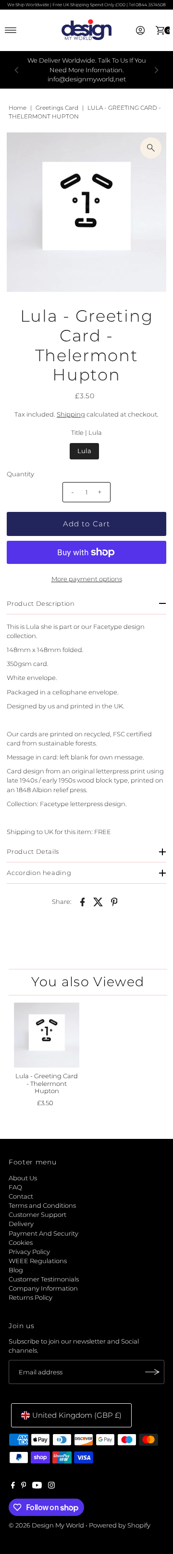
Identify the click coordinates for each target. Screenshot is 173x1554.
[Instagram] (51, 1486)
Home (17, 107)
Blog (16, 1270)
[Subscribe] (152, 1372)
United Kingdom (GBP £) (77, 1415)
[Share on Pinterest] (114, 901)
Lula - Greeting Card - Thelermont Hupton (46, 1083)
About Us (23, 1178)
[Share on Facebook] (82, 901)
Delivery (21, 1224)
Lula (84, 451)
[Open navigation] (10, 30)
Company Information (43, 1288)
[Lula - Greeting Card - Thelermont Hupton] (46, 1035)
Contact (21, 1196)
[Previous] (16, 70)
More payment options (86, 579)
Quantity (20, 474)
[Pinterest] (23, 1486)
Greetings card (57, 107)
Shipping (71, 414)
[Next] (156, 70)
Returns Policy (30, 1297)
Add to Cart (86, 523)
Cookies (21, 1242)
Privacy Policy (29, 1251)
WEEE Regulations (38, 1261)
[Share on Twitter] (98, 901)
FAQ (15, 1187)
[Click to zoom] (150, 147)
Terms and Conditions (42, 1205)
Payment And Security (43, 1233)
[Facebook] (13, 1486)
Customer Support (37, 1214)
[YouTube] (37, 1486)
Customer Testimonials (44, 1279)
